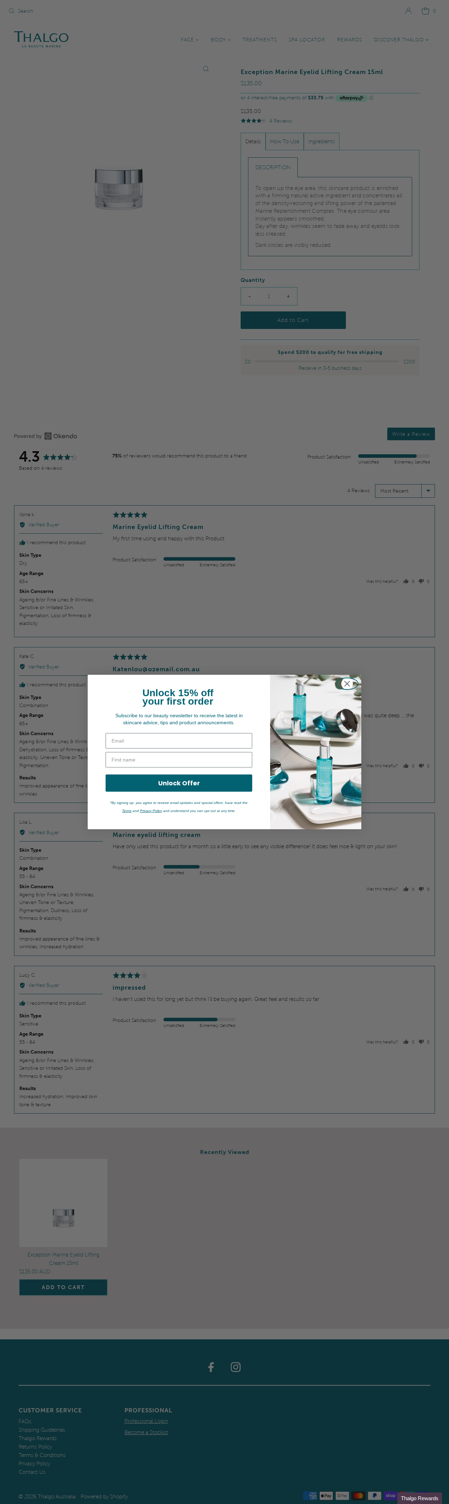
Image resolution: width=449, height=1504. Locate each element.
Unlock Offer (179, 783)
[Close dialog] (347, 684)
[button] (419, 1498)
